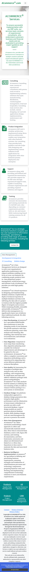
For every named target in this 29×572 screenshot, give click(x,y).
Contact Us (14, 245)
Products (7, 484)
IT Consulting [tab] (7, 261)
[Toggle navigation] (25, 3)
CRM (22, 496)
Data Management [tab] (8, 255)
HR (22, 484)
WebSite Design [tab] (19, 261)
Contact (6, 510)
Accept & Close (15, 569)
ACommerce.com (11, 2)
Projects (7, 496)
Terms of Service (17, 510)
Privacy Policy (14, 512)
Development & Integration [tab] (11, 258)
